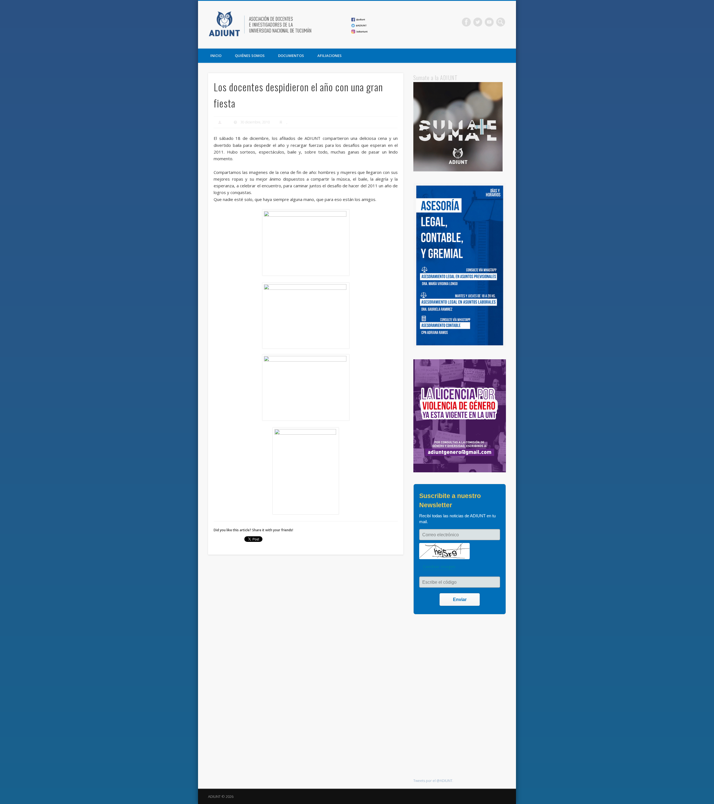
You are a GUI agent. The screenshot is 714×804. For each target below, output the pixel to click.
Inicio (215, 55)
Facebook (466, 22)
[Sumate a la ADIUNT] (458, 170)
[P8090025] (306, 316)
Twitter (477, 22)
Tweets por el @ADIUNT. (433, 780)
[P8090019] (306, 242)
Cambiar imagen (439, 566)
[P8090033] (306, 387)
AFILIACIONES (329, 55)
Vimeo (489, 22)
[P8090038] (306, 471)
